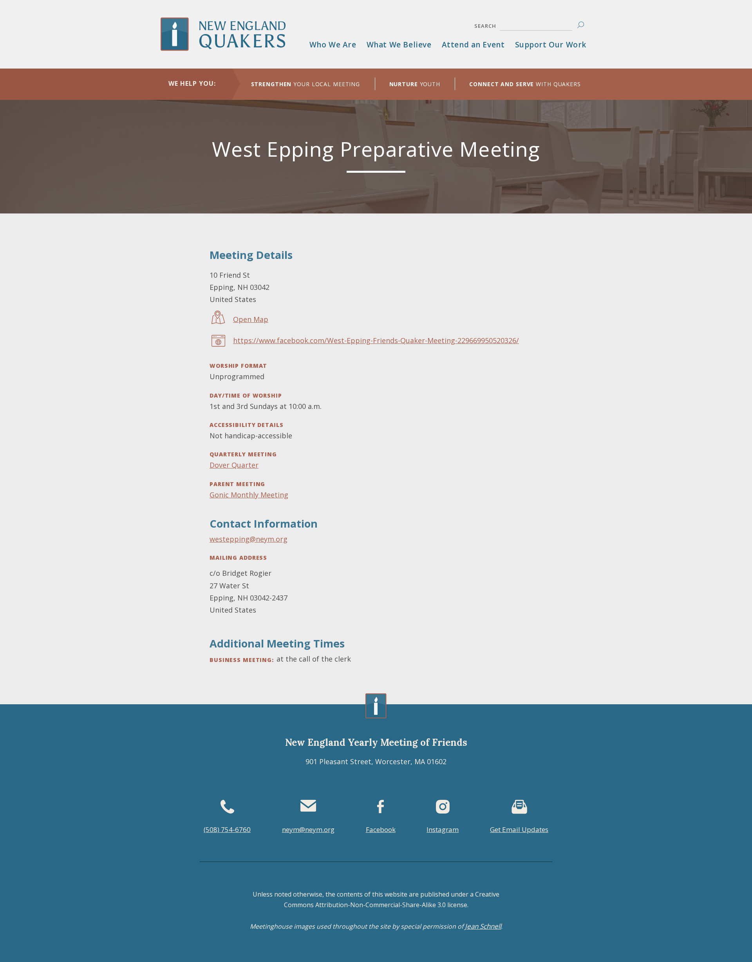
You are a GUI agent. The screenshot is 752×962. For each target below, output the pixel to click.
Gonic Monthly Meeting (249, 494)
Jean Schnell (483, 926)
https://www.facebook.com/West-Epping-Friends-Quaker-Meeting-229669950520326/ (376, 340)
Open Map (250, 319)
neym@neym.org (308, 829)
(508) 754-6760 (227, 829)
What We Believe (399, 45)
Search (485, 25)
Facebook (381, 829)
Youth (414, 84)
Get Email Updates (519, 829)
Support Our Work (550, 45)
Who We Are (332, 45)
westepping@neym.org (248, 539)
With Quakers (524, 84)
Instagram (443, 829)
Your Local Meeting (305, 84)
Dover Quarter (234, 465)
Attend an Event (473, 45)
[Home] (232, 45)
